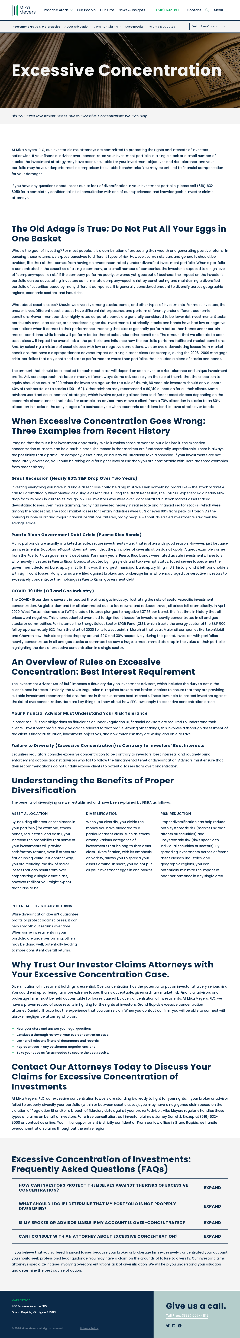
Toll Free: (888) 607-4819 (187, 1315)
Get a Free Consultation (209, 26)
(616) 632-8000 (169, 10)
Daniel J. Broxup (40, 1010)
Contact (194, 10)
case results (64, 1004)
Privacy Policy (89, 1328)
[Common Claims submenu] (120, 27)
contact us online (40, 1122)
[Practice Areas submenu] (71, 10)
